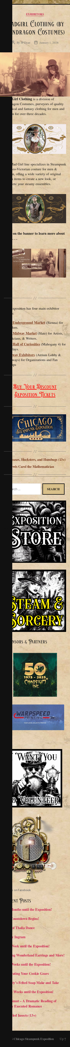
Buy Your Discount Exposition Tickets (35, 391)
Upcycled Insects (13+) (20, 1015)
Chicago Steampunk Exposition (34, 1038)
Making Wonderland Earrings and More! (34, 955)
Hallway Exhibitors (20, 354)
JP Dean (25, 42)
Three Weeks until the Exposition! (28, 991)
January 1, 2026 (48, 42)
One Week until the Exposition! (27, 946)
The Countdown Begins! (21, 918)
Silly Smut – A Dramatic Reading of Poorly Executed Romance (30, 1003)
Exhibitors (35, 14)
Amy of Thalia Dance (19, 927)
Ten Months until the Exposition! (28, 909)
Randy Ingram (15, 936)
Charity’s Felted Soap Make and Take (31, 982)
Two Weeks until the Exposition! (27, 964)
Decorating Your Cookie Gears (26, 973)
